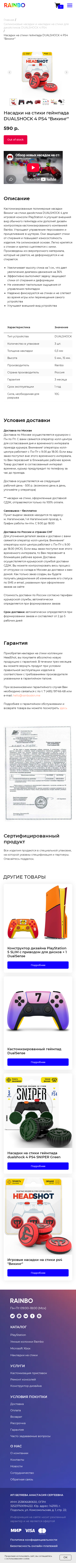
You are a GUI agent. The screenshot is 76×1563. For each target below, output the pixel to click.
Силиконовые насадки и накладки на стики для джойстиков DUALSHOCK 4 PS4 (36, 25)
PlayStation (18, 1335)
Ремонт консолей (23, 1379)
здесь (63, 708)
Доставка (17, 1404)
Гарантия (17, 1429)
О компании (19, 1453)
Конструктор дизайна (26, 1386)
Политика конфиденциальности (33, 1539)
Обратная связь (21, 1479)
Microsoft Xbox (20, 1348)
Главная (9, 20)
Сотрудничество (22, 1473)
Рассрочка (18, 1423)
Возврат (16, 1416)
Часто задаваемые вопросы (30, 1436)
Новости (16, 1466)
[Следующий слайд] (66, 72)
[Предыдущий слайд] (9, 72)
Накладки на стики (24, 1355)
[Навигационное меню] (69, 5)
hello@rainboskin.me (26, 695)
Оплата (15, 1410)
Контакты (17, 1459)
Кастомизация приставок (28, 1373)
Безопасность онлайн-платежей (34, 1546)
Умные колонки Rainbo (27, 1341)
